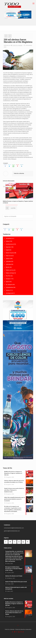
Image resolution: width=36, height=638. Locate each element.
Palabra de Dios (10, 270)
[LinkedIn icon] (19, 632)
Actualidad (8, 238)
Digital (7, 250)
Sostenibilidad (9, 287)
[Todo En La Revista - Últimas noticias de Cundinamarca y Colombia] (12, 5)
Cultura (7, 241)
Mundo (7, 267)
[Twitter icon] (15, 632)
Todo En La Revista (17, 45)
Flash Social (9, 255)
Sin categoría (9, 284)
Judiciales (8, 261)
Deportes (8, 247)
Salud (7, 281)
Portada (8, 278)
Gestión (8, 258)
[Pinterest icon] (21, 632)
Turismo (8, 290)
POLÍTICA (8, 276)
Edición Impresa (10, 252)
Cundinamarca (9, 244)
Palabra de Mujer (10, 273)
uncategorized (9, 293)
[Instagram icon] (23, 632)
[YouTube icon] (17, 632)
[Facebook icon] (13, 632)
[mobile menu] (33, 3)
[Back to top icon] (18, 625)
